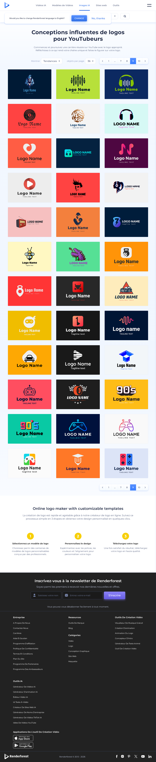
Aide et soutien (20, 638)
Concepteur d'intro (124, 638)
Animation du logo (124, 633)
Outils (116, 5)
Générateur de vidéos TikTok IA (27, 717)
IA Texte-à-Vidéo (20, 702)
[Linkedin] (149, 756)
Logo (70, 646)
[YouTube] (143, 756)
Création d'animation (125, 628)
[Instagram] (122, 756)
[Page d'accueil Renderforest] (7, 5)
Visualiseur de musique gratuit (129, 623)
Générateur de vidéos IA (24, 687)
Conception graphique (78, 651)
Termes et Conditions (23, 654)
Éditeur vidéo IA (20, 697)
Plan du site (18, 659)
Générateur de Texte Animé (127, 643)
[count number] (103, 61)
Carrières (17, 633)
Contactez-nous (20, 628)
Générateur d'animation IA (25, 692)
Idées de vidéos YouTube (24, 723)
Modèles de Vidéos (62, 5)
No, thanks (98, 18)
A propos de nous (21, 623)
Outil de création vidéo (125, 648)
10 (139, 61)
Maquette (72, 661)
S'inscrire (114, 595)
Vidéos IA (41, 5)
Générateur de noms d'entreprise (28, 712)
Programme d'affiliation (24, 643)
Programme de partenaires (26, 664)
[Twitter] (136, 756)
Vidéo (71, 641)
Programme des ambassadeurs (28, 669)
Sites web (101, 5)
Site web (72, 656)
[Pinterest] (129, 756)
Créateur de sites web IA (24, 707)
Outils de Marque (76, 623)
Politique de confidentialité (25, 648)
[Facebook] (116, 756)
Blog (70, 628)
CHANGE (79, 18)
